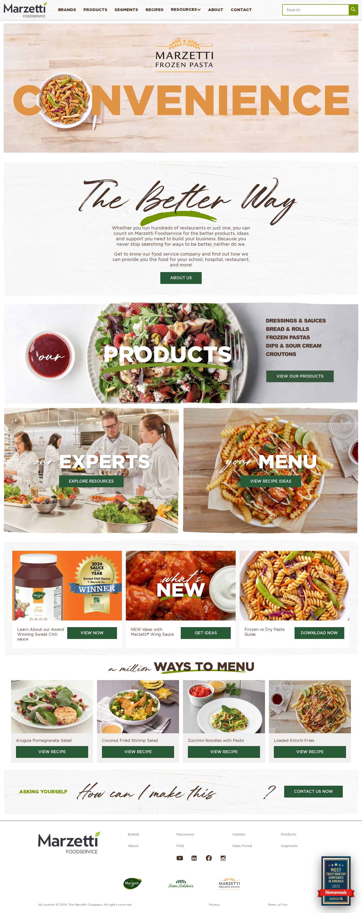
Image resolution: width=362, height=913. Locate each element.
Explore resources (91, 481)
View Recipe (52, 752)
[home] (25, 9)
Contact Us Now (313, 791)
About (215, 9)
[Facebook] (208, 860)
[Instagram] (223, 860)
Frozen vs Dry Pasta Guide (264, 631)
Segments (126, 9)
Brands (67, 9)
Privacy (214, 904)
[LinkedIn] (194, 860)
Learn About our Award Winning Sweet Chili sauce (40, 634)
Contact (241, 9)
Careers (238, 834)
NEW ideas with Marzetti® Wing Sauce (152, 631)
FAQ (180, 846)
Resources (184, 9)
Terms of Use (277, 904)
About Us (181, 278)
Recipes (155, 9)
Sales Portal (242, 846)
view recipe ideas (270, 481)
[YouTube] (180, 860)
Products (95, 9)
